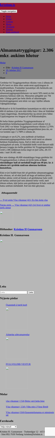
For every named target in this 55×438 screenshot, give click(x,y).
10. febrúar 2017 (13, 70)
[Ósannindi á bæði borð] (17, 319)
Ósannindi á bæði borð (16, 305)
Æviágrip (10, 27)
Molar (8, 24)
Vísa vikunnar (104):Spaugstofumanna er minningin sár (30, 413)
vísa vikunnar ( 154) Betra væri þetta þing (25, 401)
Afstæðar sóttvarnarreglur (17, 334)
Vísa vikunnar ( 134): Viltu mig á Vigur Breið (27, 406)
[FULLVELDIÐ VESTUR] (17, 378)
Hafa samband (12, 32)
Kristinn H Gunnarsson (22, 67)
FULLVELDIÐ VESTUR (18, 364)
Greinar (9, 21)
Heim (8, 16)
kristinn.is (7, 5)
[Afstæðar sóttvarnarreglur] (17, 348)
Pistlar (9, 19)
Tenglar (9, 29)
